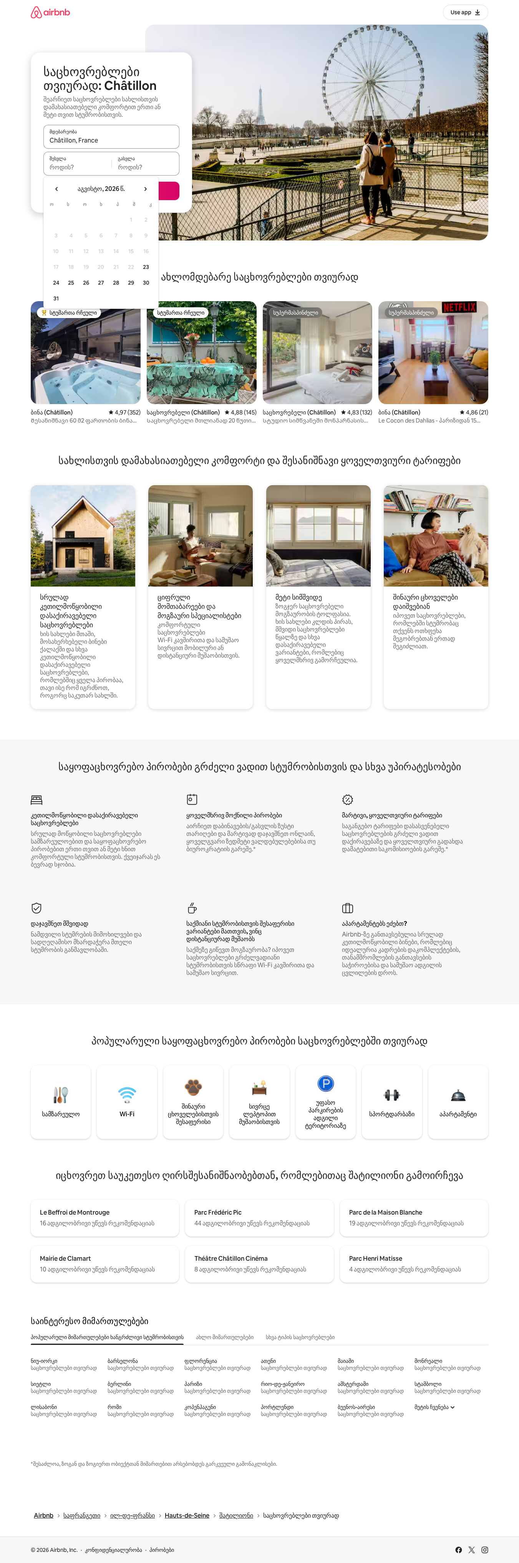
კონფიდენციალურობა (113, 1549)
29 (131, 282)
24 (56, 282)
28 (116, 282)
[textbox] (77, 167)
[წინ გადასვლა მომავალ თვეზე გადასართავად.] (145, 189)
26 (86, 282)
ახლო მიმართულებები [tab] (225, 1337)
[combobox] (111, 140)
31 (56, 298)
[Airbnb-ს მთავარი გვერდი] (50, 12)
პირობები (161, 1549)
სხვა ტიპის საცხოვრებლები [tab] (300, 1337)
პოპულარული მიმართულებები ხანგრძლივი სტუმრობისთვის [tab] (107, 1337)
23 (146, 267)
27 (101, 282)
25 (71, 282)
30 (146, 282)
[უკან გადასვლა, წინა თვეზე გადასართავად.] (57, 189)
